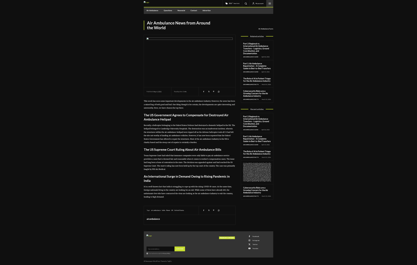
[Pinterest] (213, 91)
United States (179, 210)
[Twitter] (208, 91)
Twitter (255, 244)
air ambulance (156, 210)
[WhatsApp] (218, 91)
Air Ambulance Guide (250, 57)
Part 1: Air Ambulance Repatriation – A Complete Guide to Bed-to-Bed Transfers (257, 66)
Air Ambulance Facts (265, 29)
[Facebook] (203, 91)
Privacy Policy (166, 253)
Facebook (255, 236)
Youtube (255, 248)
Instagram (255, 240)
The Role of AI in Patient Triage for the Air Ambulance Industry (257, 79)
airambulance (153, 219)
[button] (245, 3)
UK (172, 210)
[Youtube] (249, 249)
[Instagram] (249, 240)
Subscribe (179, 249)
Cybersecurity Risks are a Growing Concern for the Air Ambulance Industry (255, 93)
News (168, 210)
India (163, 210)
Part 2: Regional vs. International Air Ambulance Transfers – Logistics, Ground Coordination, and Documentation (256, 48)
